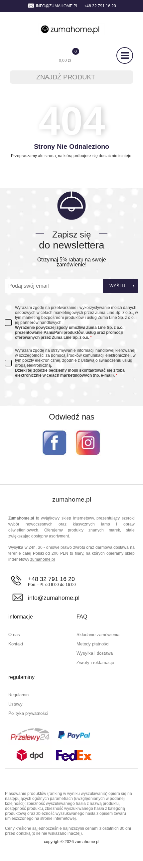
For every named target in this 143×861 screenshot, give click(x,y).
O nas (14, 634)
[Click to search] (123, 77)
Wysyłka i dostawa (94, 653)
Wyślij (117, 285)
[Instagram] (87, 442)
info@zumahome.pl (57, 6)
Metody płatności (92, 643)
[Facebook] (54, 442)
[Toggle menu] (124, 55)
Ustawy (15, 704)
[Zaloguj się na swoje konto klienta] (16, 55)
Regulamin (18, 694)
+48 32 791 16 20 (51, 579)
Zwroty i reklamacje (95, 662)
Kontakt (15, 643)
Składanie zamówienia (97, 634)
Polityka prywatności (28, 713)
